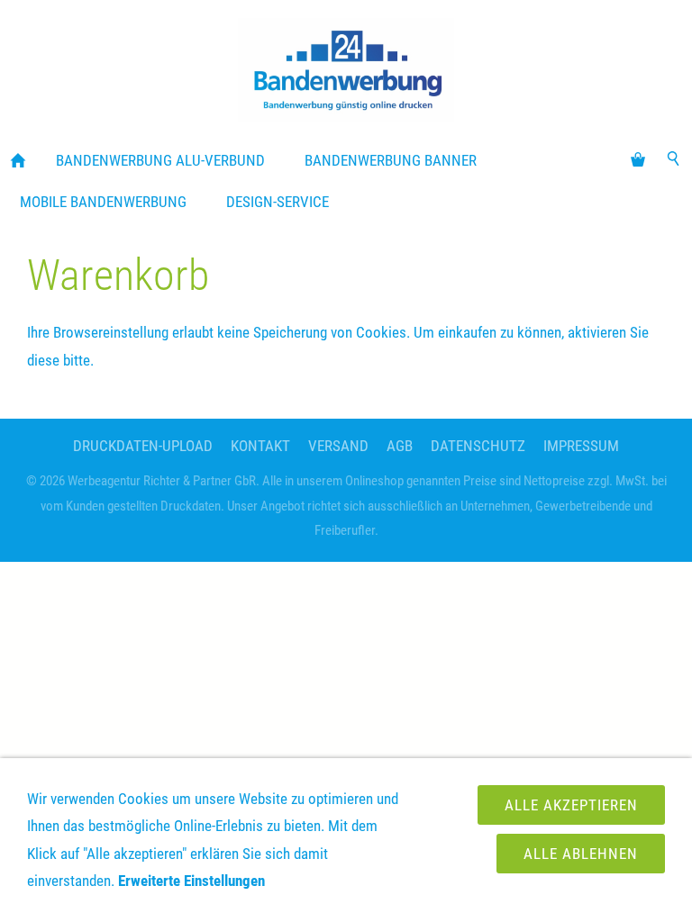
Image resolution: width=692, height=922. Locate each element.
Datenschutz (478, 446)
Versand (338, 446)
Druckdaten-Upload (143, 446)
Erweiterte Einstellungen (191, 881)
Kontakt (260, 446)
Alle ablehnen (581, 854)
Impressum (581, 446)
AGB (400, 446)
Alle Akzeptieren (571, 805)
